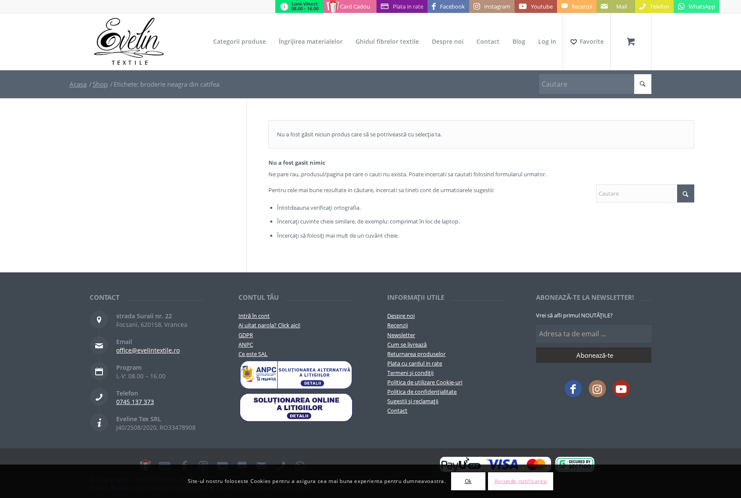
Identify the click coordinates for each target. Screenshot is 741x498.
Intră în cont (254, 316)
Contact (397, 410)
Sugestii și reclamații (412, 401)
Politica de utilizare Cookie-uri (424, 382)
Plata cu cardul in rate (414, 363)
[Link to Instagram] (597, 388)
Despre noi (401, 316)
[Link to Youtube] (621, 388)
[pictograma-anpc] (296, 375)
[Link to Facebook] (573, 388)
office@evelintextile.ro (148, 350)
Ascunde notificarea (520, 481)
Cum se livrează (407, 344)
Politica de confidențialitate (422, 391)
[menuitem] (239, 41)
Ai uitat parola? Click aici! (269, 325)
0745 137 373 (135, 402)
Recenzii (397, 325)
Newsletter (401, 335)
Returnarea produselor (416, 354)
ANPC (245, 344)
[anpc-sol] (296, 407)
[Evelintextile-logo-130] (129, 41)
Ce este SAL (253, 354)
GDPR (245, 335)
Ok (468, 481)
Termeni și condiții (410, 373)
